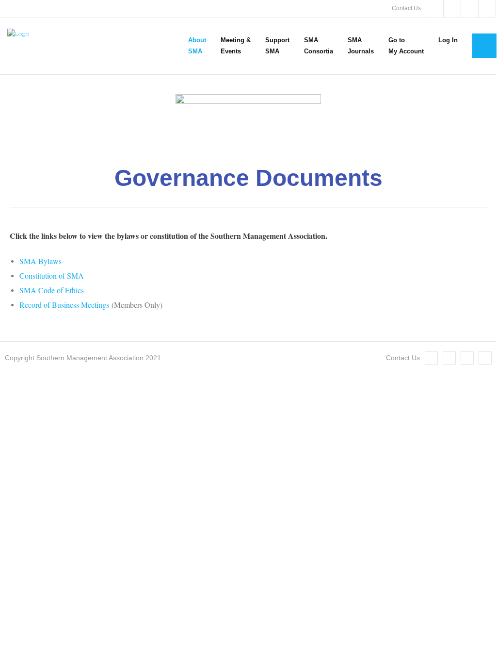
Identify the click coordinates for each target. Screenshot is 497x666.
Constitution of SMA (51, 275)
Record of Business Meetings (64, 305)
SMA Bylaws (40, 261)
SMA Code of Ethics (51, 290)
